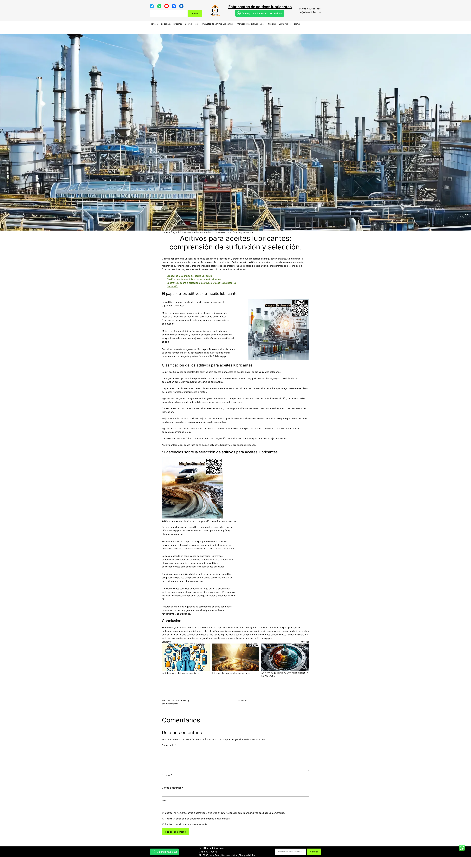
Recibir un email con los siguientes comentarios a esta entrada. (197, 818)
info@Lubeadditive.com (211, 848)
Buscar (195, 13)
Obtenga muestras (167, 851)
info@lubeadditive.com (309, 12)
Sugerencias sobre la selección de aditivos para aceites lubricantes (201, 283)
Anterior (305, 641)
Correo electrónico (172, 787)
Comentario (169, 745)
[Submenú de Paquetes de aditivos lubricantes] (233, 24)
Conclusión (172, 286)
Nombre (167, 775)
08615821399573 (208, 851)
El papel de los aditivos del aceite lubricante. (189, 276)
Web (164, 800)
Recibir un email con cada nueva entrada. (186, 824)
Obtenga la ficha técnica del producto (262, 13)
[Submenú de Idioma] (300, 24)
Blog (172, 232)
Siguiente (166, 641)
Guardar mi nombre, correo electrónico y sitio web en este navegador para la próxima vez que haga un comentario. (225, 813)
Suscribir (314, 851)
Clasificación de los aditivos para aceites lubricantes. (194, 279)
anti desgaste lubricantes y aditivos (180, 673)
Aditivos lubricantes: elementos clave (231, 673)
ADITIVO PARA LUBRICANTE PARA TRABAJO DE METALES (284, 674)
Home (165, 232)
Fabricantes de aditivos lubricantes (260, 7)
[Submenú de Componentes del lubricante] (264, 24)
